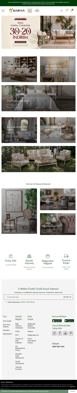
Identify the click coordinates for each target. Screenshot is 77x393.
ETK (17, 335)
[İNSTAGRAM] (54, 333)
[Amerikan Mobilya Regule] (38, 32)
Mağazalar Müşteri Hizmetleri (31, 326)
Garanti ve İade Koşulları (19, 341)
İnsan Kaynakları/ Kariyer (32, 341)
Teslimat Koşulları (18, 368)
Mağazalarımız (32, 335)
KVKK (17, 331)
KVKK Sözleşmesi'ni (14, 302)
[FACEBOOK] (60, 333)
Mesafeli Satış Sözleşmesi (19, 356)
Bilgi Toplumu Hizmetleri (19, 326)
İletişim (30, 331)
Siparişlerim (7, 334)
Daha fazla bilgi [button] (44, 391)
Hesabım (6, 330)
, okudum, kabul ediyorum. (21, 302)
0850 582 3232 (58, 347)
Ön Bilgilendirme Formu (20, 348)
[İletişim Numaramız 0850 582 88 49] (54, 339)
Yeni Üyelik (7, 321)
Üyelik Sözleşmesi (19, 362)
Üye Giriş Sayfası (6, 326)
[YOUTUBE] (65, 333)
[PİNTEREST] (71, 333)
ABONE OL (67, 297)
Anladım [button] (72, 391)
